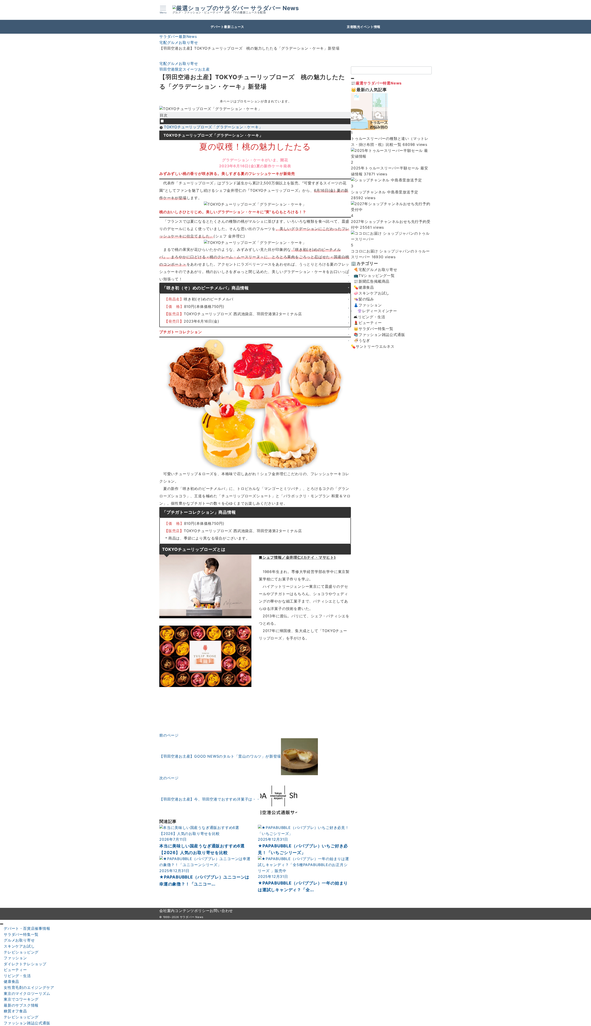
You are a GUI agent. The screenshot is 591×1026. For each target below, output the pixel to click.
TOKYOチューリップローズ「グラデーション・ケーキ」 (213, 127)
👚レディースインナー (377, 311)
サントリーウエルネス (375, 346)
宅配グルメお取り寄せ (178, 63)
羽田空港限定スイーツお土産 (184, 69)
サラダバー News (274, 8)
